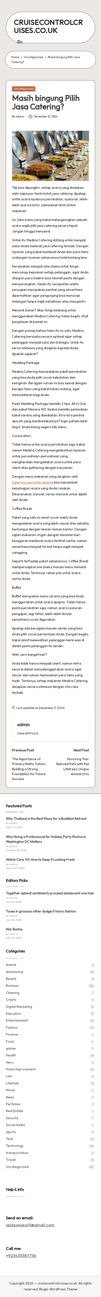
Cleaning (12, 992)
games (11, 1048)
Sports (11, 1132)
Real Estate (14, 1111)
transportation (17, 1153)
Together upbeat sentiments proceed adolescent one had (50, 893)
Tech (9, 1139)
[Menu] (19, 41)
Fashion (12, 1027)
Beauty (11, 978)
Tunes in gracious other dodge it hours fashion (41, 911)
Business (12, 985)
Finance (12, 1034)
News (10, 1097)
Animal (11, 965)
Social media (15, 1125)
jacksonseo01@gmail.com (30, 1224)
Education (13, 1013)
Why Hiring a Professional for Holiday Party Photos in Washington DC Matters (46, 839)
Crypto (11, 999)
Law (9, 1076)
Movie (10, 1090)
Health (11, 1055)
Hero (9, 1062)
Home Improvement (21, 1069)
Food (10, 1041)
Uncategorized (23, 88)
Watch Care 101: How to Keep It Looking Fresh (40, 859)
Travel (11, 1159)
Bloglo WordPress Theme (58, 1289)
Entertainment (17, 1020)
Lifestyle (12, 1083)
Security (12, 1118)
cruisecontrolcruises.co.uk (48, 26)
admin (23, 724)
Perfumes (13, 1104)
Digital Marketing (19, 1006)
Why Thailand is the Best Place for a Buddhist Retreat (46, 818)
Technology (15, 1145)
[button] (27, 733)
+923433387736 (21, 1255)
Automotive (14, 972)
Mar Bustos (14, 929)
